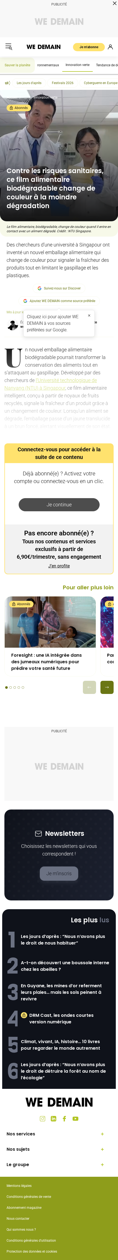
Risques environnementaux (39, 65)
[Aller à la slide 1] (6, 687)
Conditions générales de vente (29, 1197)
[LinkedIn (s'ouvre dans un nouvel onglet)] (53, 1118)
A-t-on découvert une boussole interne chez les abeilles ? (65, 966)
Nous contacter (18, 1219)
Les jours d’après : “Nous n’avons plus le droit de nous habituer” (63, 939)
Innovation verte (77, 65)
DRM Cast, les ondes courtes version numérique (61, 1018)
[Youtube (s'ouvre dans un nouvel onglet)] (75, 1118)
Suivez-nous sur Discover (62, 288)
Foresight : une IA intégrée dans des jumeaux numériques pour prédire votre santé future (46, 661)
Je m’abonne (89, 47)
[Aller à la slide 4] (19, 687)
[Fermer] (89, 315)
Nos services (21, 1134)
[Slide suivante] (107, 687)
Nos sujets (18, 1149)
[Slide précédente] (89, 687)
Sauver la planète (17, 65)
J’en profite (59, 566)
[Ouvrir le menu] (8, 46)
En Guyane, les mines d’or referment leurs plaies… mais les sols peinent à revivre (61, 992)
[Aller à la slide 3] (14, 687)
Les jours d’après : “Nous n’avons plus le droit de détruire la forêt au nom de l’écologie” (63, 1071)
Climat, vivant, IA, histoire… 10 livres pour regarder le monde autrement (60, 1044)
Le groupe (18, 1164)
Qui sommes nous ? (21, 1230)
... (25, 97)
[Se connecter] (110, 47)
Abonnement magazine (24, 1208)
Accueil (12, 97)
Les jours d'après (29, 83)
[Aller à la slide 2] (10, 687)
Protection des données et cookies (32, 1251)
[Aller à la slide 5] (23, 687)
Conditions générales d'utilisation (31, 1240)
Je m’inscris (59, 873)
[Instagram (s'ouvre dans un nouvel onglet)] (42, 1118)
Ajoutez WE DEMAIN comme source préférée (62, 301)
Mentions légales (19, 1186)
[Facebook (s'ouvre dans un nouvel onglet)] (64, 1118)
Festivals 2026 (63, 83)
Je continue (59, 504)
